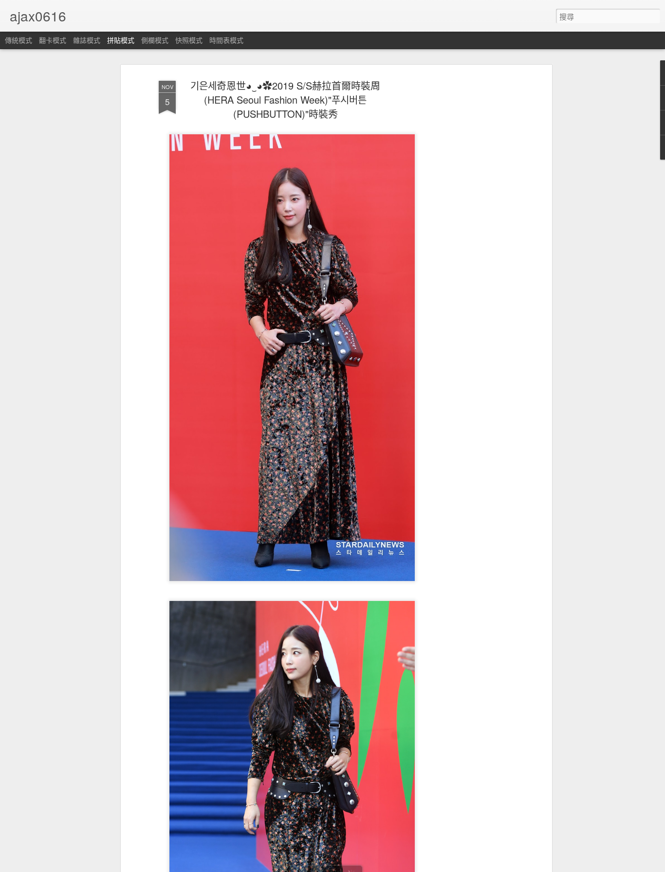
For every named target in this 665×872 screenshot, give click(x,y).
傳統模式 (18, 40)
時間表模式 (226, 40)
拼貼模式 (120, 40)
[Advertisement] (465, 229)
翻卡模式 (52, 40)
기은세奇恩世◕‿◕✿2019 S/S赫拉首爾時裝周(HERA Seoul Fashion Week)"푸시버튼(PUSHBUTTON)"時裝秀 (285, 99)
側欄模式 (154, 40)
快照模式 (189, 40)
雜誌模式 (86, 40)
